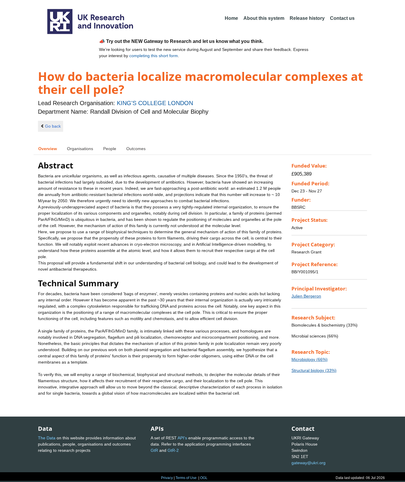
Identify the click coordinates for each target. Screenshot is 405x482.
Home (231, 18)
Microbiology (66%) (309, 359)
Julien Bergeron (306, 296)
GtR (154, 450)
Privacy (167, 478)
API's (182, 438)
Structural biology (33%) (314, 370)
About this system (263, 18)
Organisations (80, 148)
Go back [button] (53, 126)
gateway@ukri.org (308, 462)
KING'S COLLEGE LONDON (155, 103)
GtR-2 (173, 450)
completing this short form (153, 55)
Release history (307, 18)
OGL (204, 478)
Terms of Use (186, 478)
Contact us (342, 18)
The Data (46, 438)
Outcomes (136, 148)
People (109, 148)
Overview (47, 148)
